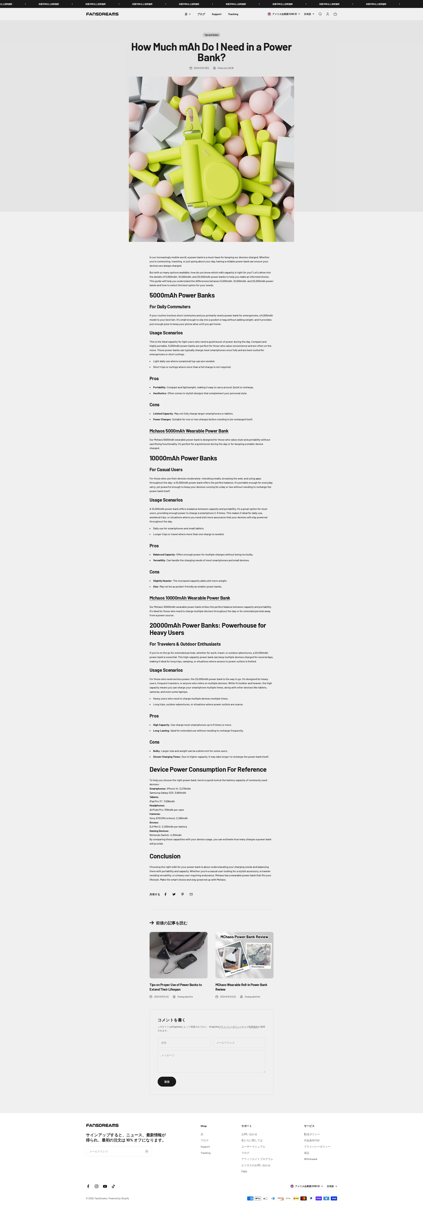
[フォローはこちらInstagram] (96, 1186)
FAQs (244, 1171)
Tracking (233, 14)
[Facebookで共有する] (165, 894)
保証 (306, 1152)
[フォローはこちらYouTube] (105, 1186)
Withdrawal (310, 1158)
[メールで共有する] (191, 894)
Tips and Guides (211, 35)
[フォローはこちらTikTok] (113, 1186)
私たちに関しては (252, 1140)
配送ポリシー (312, 1134)
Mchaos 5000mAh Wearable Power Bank (189, 431)
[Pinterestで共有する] (182, 894)
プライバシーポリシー (230, 1026)
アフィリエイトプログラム (257, 1158)
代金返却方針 (312, 1140)
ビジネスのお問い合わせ (255, 1165)
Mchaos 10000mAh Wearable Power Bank (190, 598)
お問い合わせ (249, 1134)
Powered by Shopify (119, 1198)
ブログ (201, 14)
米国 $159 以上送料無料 (32, 4)
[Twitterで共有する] (174, 894)
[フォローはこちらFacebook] (88, 1186)
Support (216, 14)
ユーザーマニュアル (253, 1146)
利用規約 (253, 1026)
